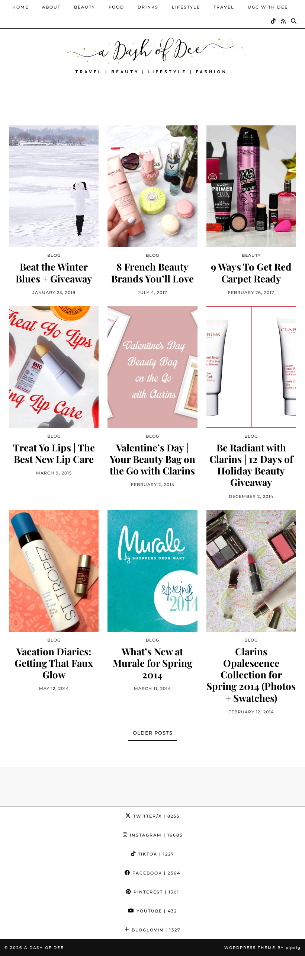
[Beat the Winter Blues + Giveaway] (54, 186)
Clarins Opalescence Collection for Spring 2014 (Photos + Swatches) (251, 675)
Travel (224, 7)
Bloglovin (155, 930)
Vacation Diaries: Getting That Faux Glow (54, 663)
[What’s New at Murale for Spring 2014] (152, 571)
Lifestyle (186, 7)
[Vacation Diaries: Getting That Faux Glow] (54, 571)
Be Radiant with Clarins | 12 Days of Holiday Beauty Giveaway (251, 465)
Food (116, 7)
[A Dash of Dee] (152, 53)
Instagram (155, 835)
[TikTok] (273, 21)
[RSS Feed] (283, 21)
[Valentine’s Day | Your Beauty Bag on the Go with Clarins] (152, 367)
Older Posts (153, 733)
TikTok (155, 854)
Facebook (155, 873)
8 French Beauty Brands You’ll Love (152, 272)
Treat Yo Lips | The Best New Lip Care (54, 453)
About (51, 7)
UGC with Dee (268, 7)
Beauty (84, 7)
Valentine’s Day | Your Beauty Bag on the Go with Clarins (152, 459)
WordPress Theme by (262, 947)
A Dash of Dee (44, 947)
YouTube (156, 911)
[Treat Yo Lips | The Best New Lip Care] (54, 367)
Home (20, 7)
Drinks (148, 7)
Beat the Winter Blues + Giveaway (54, 272)
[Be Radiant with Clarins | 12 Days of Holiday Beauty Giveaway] (251, 367)
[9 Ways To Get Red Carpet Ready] (251, 186)
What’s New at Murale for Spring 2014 (152, 663)
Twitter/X (155, 816)
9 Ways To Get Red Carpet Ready (251, 272)
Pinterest (155, 892)
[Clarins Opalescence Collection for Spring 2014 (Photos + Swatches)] (251, 571)
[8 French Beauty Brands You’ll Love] (152, 186)
